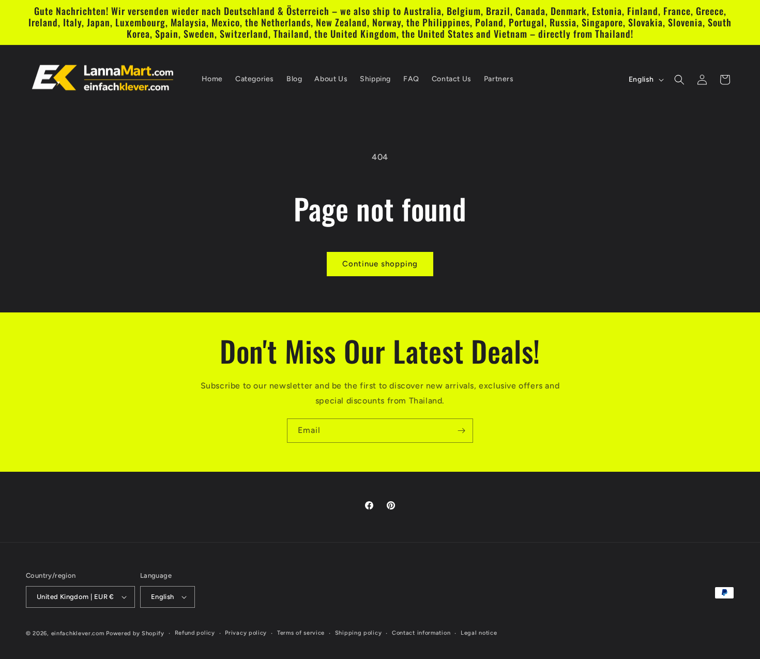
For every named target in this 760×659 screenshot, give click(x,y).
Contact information (421, 633)
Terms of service (301, 633)
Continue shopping (380, 263)
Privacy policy (246, 633)
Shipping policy (358, 633)
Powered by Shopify (135, 633)
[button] (679, 79)
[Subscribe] (461, 430)
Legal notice (479, 633)
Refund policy (195, 633)
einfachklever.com (77, 633)
